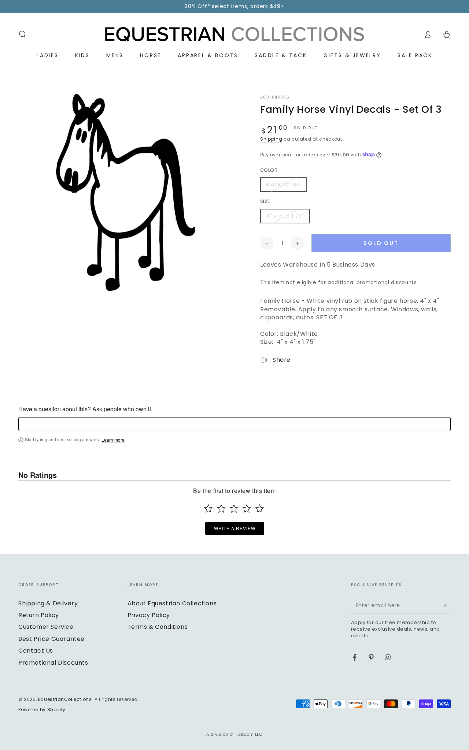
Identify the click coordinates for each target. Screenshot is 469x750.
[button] (22, 34)
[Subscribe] (446, 605)
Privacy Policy (149, 615)
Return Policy (38, 615)
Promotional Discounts (53, 662)
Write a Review (234, 528)
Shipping (271, 139)
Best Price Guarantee (51, 639)
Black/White (283, 184)
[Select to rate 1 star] (208, 508)
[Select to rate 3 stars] (234, 508)
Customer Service (46, 627)
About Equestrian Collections (172, 603)
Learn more (113, 440)
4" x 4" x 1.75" (285, 216)
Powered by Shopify (42, 710)
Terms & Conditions (158, 627)
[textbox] (234, 424)
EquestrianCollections (65, 699)
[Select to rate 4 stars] (246, 508)
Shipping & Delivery (48, 603)
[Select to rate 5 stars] (259, 508)
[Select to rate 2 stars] (221, 508)
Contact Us (35, 650)
